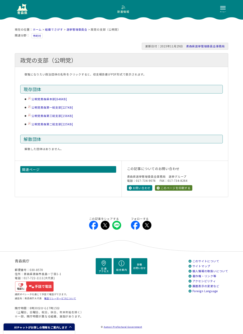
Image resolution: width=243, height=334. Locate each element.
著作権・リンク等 (204, 276)
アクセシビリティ (204, 281)
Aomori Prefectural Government (123, 326)
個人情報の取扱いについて (210, 271)
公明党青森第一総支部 (52, 107)
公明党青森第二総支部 (52, 124)
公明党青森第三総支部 (52, 116)
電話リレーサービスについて (60, 298)
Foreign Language (205, 291)
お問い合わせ (142, 188)
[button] (39, 327)
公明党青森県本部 (49, 99)
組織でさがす (54, 29)
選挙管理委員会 (77, 29)
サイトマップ (201, 266)
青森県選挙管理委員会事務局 (205, 46)
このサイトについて (205, 261)
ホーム (37, 29)
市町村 (37, 36)
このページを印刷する (176, 188)
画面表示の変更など (205, 286)
